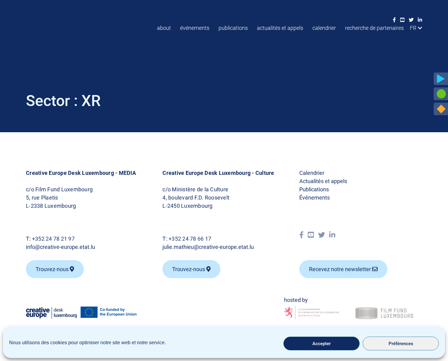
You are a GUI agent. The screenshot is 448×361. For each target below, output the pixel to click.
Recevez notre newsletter (340, 269)
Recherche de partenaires (374, 28)
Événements (194, 28)
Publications (233, 28)
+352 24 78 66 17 (190, 238)
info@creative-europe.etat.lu (60, 247)
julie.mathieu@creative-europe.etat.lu (208, 247)
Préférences (401, 343)
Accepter (321, 343)
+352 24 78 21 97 (53, 238)
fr (413, 28)
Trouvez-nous (53, 269)
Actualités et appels (280, 28)
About (164, 28)
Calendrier (324, 28)
